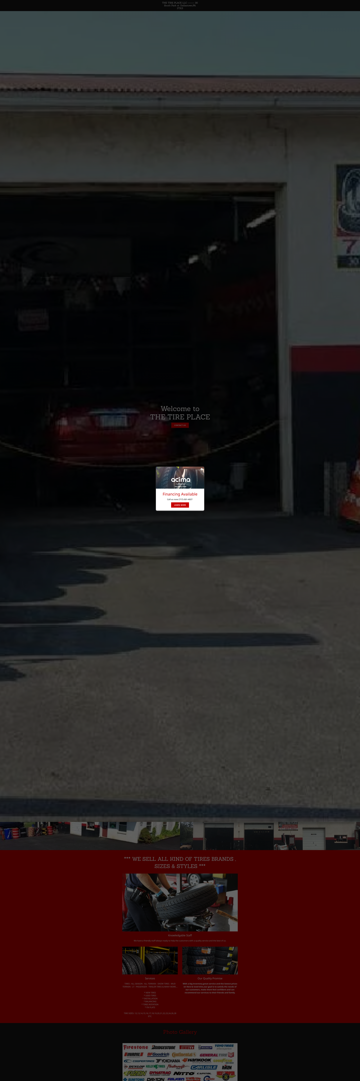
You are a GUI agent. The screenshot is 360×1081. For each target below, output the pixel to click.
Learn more (180, 505)
